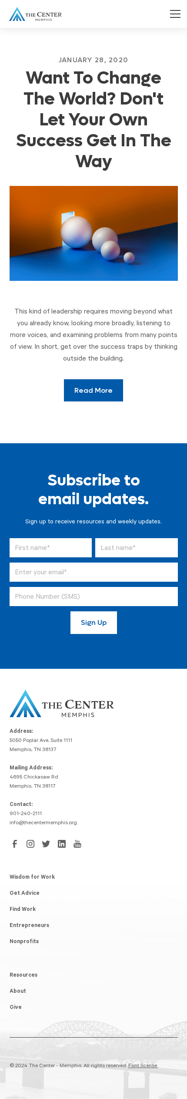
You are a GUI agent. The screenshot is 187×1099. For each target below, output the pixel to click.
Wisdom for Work (32, 878)
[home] (33, 14)
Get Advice (25, 894)
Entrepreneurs (29, 926)
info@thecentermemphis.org (43, 823)
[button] (173, 13)
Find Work (23, 910)
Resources (23, 976)
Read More (93, 390)
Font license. (143, 1066)
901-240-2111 (26, 814)
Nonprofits (24, 942)
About (18, 992)
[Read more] (94, 233)
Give (16, 1008)
